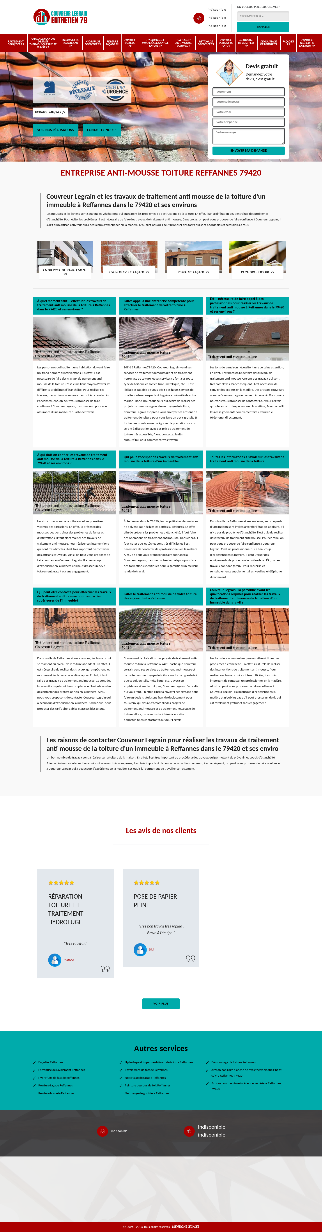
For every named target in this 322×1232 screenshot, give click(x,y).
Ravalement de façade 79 (16, 43)
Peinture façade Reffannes (55, 1085)
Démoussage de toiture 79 (268, 43)
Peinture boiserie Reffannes (56, 1093)
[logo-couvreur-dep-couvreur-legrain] (60, 17)
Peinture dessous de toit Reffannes (147, 1085)
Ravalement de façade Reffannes (146, 1070)
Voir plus (161, 1003)
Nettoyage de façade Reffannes (145, 1078)
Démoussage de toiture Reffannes (233, 1062)
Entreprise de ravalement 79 (70, 43)
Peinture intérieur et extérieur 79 (307, 43)
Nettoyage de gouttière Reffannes (147, 1093)
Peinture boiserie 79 (129, 43)
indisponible (217, 10)
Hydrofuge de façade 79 (93, 43)
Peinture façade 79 (112, 43)
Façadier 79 (288, 43)
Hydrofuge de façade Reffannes (59, 1078)
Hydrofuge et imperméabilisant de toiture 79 (155, 43)
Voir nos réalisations (55, 130)
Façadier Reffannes (50, 1062)
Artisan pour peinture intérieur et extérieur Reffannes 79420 (246, 1086)
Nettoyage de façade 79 (206, 43)
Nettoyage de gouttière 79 (246, 43)
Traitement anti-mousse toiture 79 (183, 43)
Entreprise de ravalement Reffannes (61, 1070)
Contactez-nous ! (101, 130)
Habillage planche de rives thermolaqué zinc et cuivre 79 (42, 43)
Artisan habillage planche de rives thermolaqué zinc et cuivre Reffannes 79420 (246, 1072)
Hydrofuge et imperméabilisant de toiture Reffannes (159, 1062)
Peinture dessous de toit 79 (226, 43)
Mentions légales (185, 1227)
